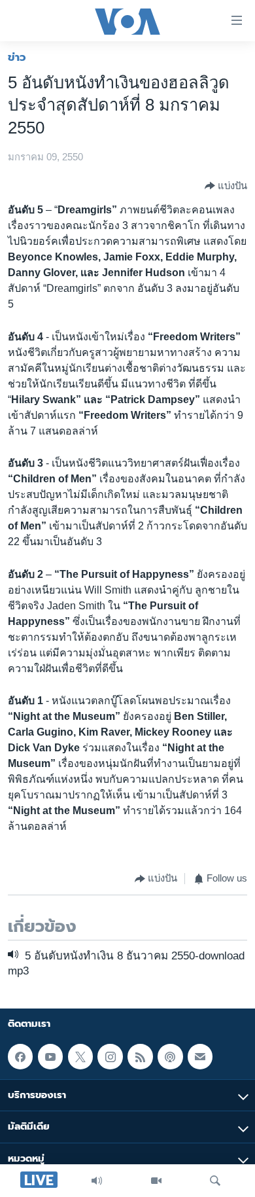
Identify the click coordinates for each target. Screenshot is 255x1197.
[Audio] (96, 1180)
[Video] (156, 1180)
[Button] (226, 185)
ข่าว (17, 56)
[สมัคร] (200, 1056)
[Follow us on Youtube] (50, 1056)
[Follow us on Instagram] (109, 1056)
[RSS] (140, 1056)
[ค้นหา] (215, 1180)
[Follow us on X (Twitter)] (80, 1056)
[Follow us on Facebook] (20, 1056)
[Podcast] (170, 1056)
